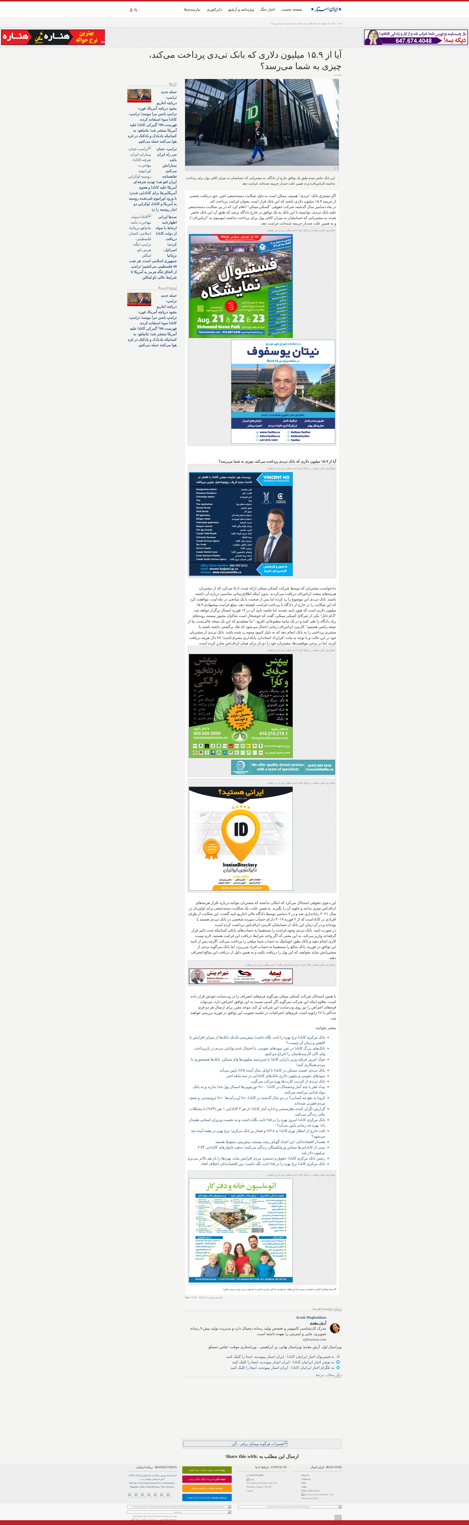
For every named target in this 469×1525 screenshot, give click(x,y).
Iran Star (133, 1483)
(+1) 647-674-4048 (254, 1475)
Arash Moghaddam (311, 1317)
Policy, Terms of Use (310, 1490)
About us (305, 1475)
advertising (168, 1483)
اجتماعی (156, 1479)
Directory (170, 1487)
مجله (157, 1475)
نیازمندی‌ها (192, 9)
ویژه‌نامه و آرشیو (241, 9)
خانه (340, 23)
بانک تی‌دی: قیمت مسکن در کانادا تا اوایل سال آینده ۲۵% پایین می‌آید (272, 1070)
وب (152, 1475)
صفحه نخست (291, 9)
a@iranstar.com (314, 1339)
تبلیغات (148, 1479)
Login (303, 1487)
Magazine (134, 1487)
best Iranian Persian (147, 1483)
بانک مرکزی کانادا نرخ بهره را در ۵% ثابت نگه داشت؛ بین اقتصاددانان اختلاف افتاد (263, 1164)
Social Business (153, 1487)
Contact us (306, 1479)
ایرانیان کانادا (135, 1475)
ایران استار (171, 1475)
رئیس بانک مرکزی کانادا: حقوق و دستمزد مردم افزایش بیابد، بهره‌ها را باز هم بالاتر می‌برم (256, 1158)
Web (163, 1487)
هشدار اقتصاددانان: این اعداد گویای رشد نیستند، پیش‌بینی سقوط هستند (270, 1142)
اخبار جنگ (267, 9)
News (159, 1483)
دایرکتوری (214, 9)
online (142, 1487)
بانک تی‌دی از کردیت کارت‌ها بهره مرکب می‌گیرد (288, 1081)
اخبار (162, 1479)
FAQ (303, 1483)
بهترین (163, 1475)
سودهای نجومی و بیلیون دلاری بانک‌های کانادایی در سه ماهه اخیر (276, 1076)
